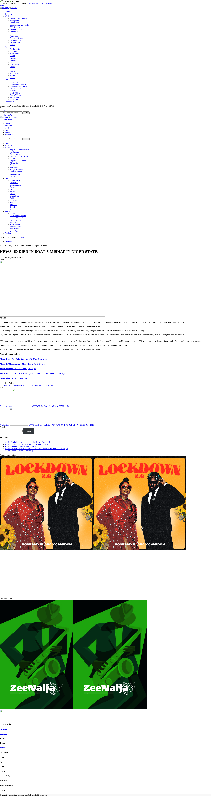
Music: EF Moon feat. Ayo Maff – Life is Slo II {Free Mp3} (24, 364)
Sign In (23, 237)
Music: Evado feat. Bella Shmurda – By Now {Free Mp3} (23, 359)
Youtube (3, 748)
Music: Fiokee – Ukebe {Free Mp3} (14, 378)
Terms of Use (47, 3)
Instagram (3, 734)
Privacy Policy (32, 3)
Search (2, 427)
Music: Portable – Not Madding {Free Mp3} (18, 369)
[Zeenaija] (8, 8)
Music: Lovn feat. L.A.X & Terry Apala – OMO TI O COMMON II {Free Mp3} (33, 373)
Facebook (3, 729)
